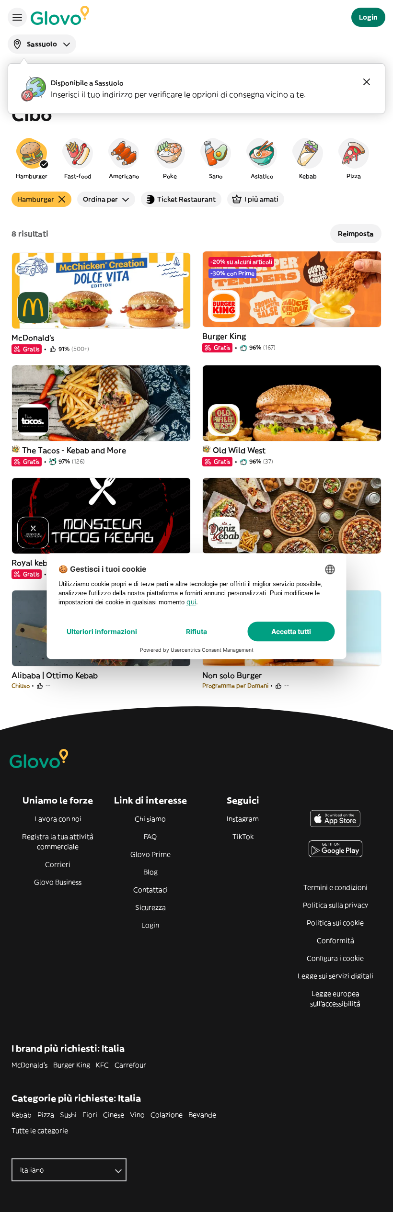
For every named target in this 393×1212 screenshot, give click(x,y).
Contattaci (150, 889)
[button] (32, 158)
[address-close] (366, 81)
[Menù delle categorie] (17, 17)
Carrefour (130, 1065)
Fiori (89, 1114)
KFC (102, 1065)
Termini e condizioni (335, 887)
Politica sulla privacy (335, 905)
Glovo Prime (150, 854)
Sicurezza (150, 907)
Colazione (166, 1114)
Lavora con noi (58, 819)
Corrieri (57, 864)
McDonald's (29, 1065)
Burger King (71, 1065)
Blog (150, 872)
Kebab (22, 1114)
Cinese (113, 1114)
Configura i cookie (335, 958)
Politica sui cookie (335, 922)
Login (150, 925)
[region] (196, 158)
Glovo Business (57, 882)
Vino (137, 1114)
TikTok (243, 836)
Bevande (202, 1114)
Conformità (335, 940)
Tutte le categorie (40, 1130)
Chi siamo (150, 819)
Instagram (243, 819)
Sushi (68, 1114)
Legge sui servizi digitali (335, 976)
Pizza (45, 1114)
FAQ (150, 836)
